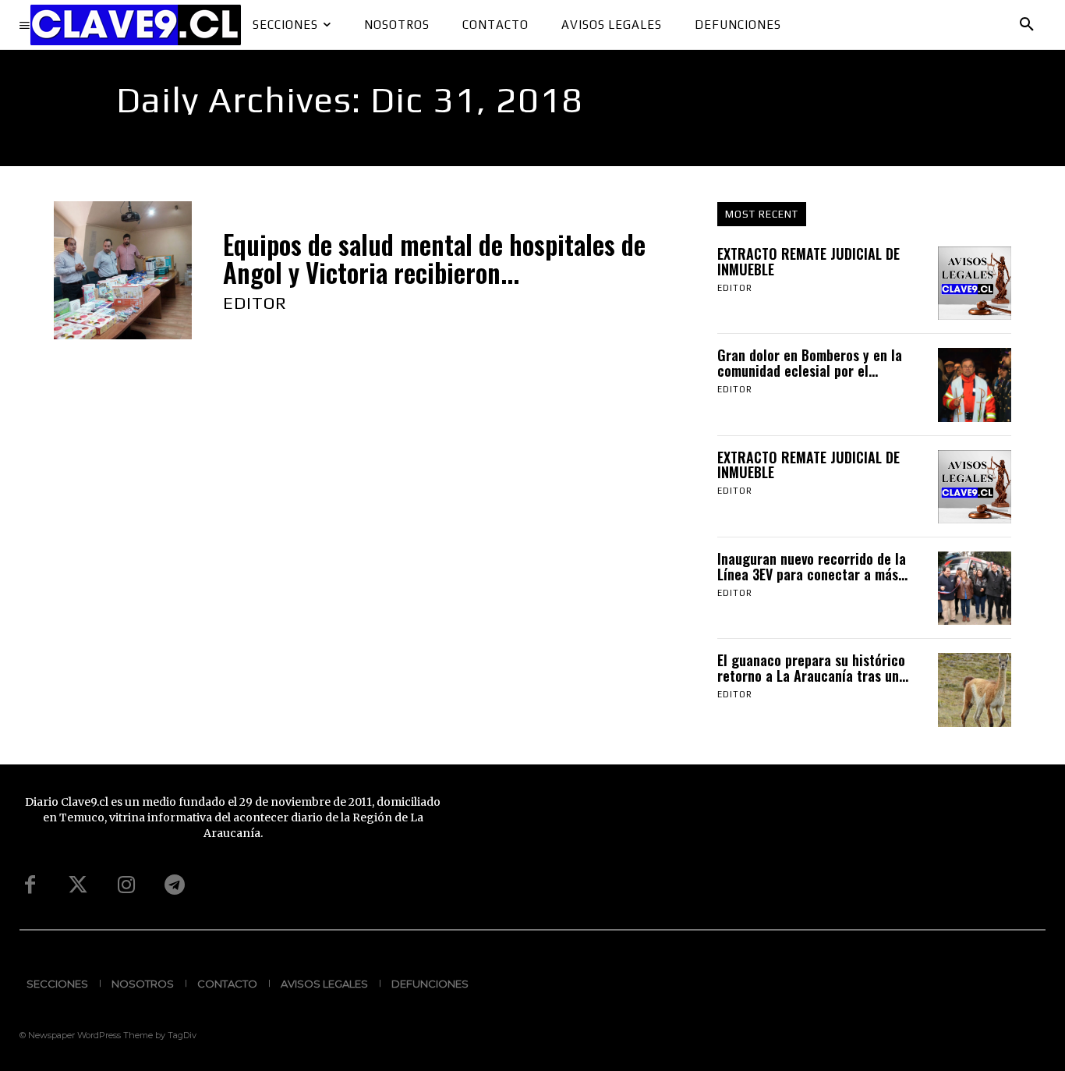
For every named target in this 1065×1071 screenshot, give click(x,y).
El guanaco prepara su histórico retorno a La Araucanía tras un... (812, 668)
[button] (1027, 25)
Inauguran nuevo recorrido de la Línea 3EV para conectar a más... (812, 566)
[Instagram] (126, 885)
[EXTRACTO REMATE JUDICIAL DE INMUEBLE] (974, 283)
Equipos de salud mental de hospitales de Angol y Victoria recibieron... (434, 258)
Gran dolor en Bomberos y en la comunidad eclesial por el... (809, 363)
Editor (255, 303)
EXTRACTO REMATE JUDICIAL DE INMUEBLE (808, 261)
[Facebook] (29, 885)
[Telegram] (175, 885)
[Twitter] (78, 885)
